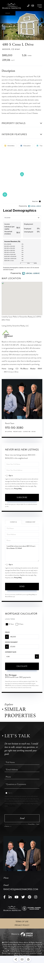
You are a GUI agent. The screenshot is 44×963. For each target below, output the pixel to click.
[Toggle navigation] (39, 6)
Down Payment (11, 642)
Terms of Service (8, 596)
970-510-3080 (14, 428)
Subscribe (22, 497)
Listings (11, 368)
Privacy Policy (18, 489)
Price (7, 632)
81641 (40, 368)
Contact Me (26, 431)
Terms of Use (22, 921)
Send (22, 586)
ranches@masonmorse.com (20, 887)
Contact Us (13, 522)
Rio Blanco (24, 368)
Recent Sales (17, 431)
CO (17, 368)
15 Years (20, 624)
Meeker (33, 368)
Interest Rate (10, 652)
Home (4, 368)
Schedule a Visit (30, 522)
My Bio (34, 431)
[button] (3, 25)
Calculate (22, 666)
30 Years (11, 624)
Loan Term (10, 619)
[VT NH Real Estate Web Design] (22, 935)
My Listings (8, 431)
